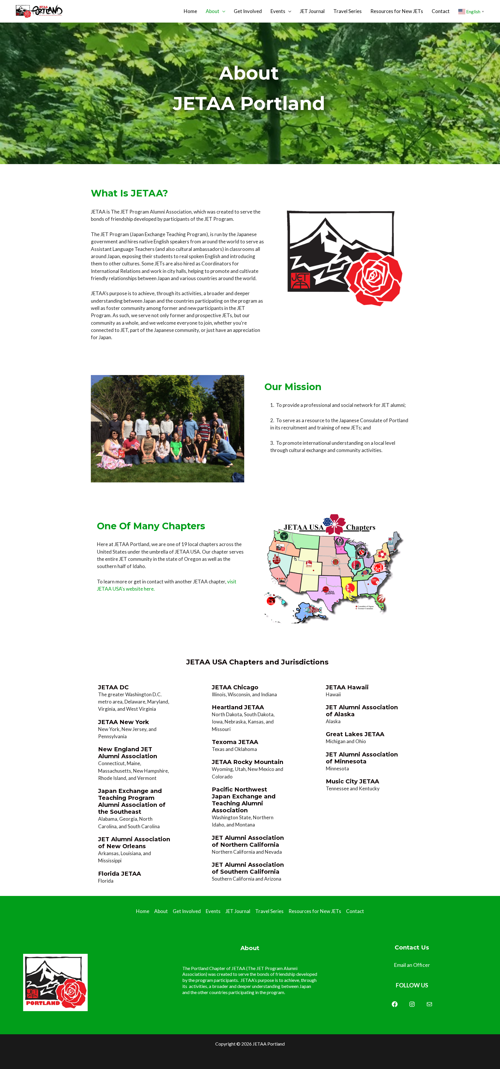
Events (278, 11)
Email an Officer (412, 965)
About (212, 11)
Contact (441, 11)
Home (190, 11)
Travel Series (347, 11)
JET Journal (312, 11)
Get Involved (248, 11)
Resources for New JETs (396, 11)
